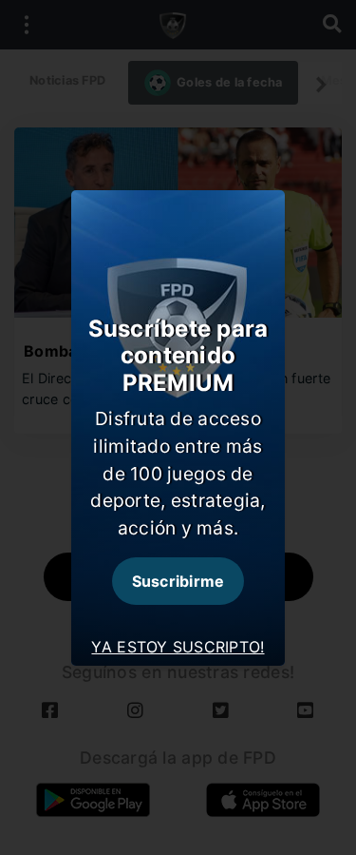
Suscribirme (178, 581)
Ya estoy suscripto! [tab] (177, 646)
